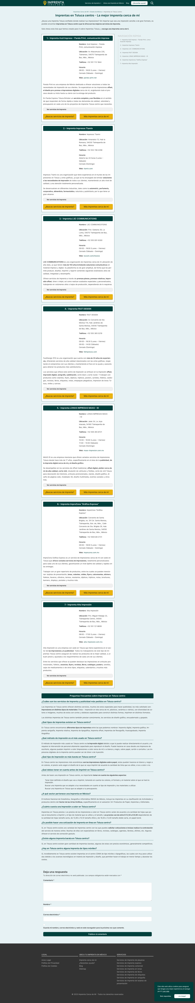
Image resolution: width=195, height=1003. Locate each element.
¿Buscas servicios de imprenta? (59, 116)
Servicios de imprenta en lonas (129, 969)
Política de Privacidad (50, 963)
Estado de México (96, 12)
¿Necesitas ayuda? (139, 3)
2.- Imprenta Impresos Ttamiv (130, 45)
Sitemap (82, 969)
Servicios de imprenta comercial (130, 966)
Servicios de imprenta (92, 3)
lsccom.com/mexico (92, 256)
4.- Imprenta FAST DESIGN (129, 52)
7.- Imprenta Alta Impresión (129, 63)
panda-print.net (90, 78)
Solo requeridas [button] (165, 996)
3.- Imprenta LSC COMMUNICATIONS (132, 49)
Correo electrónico (51, 915)
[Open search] (152, 3)
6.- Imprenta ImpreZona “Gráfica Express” (133, 60)
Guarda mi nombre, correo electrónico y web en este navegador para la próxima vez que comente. (83, 928)
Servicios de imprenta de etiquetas (131, 975)
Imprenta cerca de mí (87, 960)
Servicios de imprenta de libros (129, 972)
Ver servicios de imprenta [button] (56, 109)
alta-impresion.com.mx (93, 642)
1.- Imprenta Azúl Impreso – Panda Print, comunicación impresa (135, 40)
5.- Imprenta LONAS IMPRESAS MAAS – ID (134, 56)
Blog (127, 3)
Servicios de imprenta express (129, 963)
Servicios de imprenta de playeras (131, 960)
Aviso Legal (46, 960)
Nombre (47, 904)
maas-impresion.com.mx (94, 450)
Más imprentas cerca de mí (96, 116)
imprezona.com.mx (91, 553)
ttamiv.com (88, 169)
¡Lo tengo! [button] (182, 996)
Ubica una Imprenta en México (113, 3)
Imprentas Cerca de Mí (80, 12)
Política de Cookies (49, 966)
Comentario (48, 880)
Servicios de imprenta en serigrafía (131, 978)
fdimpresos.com (90, 352)
